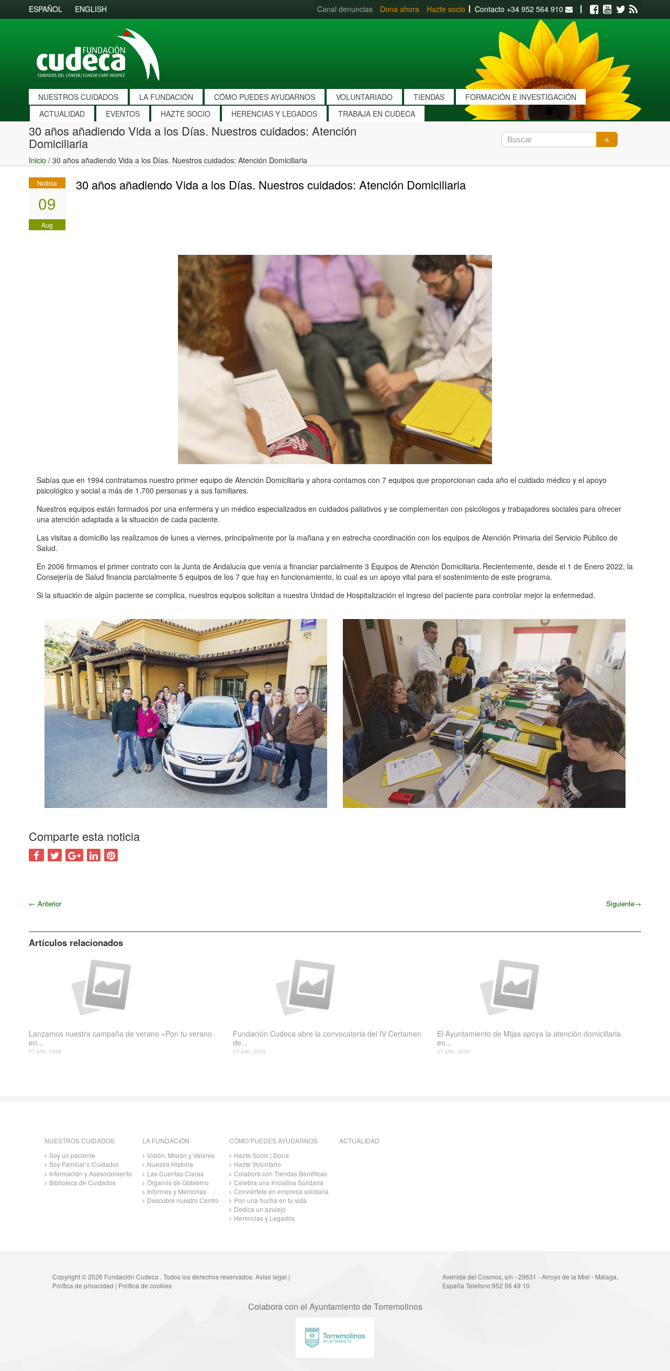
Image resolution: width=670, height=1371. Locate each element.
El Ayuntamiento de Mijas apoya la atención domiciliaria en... (529, 1038)
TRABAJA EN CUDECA (376, 113)
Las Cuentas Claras (175, 1173)
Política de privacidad (83, 1285)
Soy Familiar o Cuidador (83, 1164)
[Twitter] (620, 9)
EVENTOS (123, 113)
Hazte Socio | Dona (261, 1155)
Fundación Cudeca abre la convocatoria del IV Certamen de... (327, 1038)
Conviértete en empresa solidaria (281, 1191)
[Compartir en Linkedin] (94, 855)
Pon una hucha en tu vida (270, 1200)
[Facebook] (594, 9)
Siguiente (623, 903)
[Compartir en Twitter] (54, 855)
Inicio (37, 160)
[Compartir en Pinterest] (111, 855)
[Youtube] (607, 9)
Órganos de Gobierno (178, 1182)
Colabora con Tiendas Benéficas (280, 1173)
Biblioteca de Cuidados (82, 1182)
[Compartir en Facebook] (36, 855)
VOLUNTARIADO (364, 97)
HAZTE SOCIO (185, 113)
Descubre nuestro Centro (183, 1200)
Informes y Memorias (176, 1191)
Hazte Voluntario (257, 1164)
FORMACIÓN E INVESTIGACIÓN (520, 97)
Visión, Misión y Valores (181, 1155)
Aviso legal (271, 1276)
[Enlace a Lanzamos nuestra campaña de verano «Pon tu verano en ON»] (127, 986)
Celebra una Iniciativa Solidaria (278, 1182)
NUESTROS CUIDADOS (78, 97)
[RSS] (633, 9)
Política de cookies (145, 1285)
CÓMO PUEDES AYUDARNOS (264, 97)
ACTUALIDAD (62, 113)
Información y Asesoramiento (90, 1173)
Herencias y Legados (264, 1217)
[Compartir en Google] (74, 855)
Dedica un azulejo (260, 1209)
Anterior (45, 903)
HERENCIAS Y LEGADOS (274, 113)
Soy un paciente (72, 1155)
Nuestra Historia (170, 1164)
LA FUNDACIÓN (166, 97)
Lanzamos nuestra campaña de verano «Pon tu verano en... (120, 1038)
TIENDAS (429, 97)
